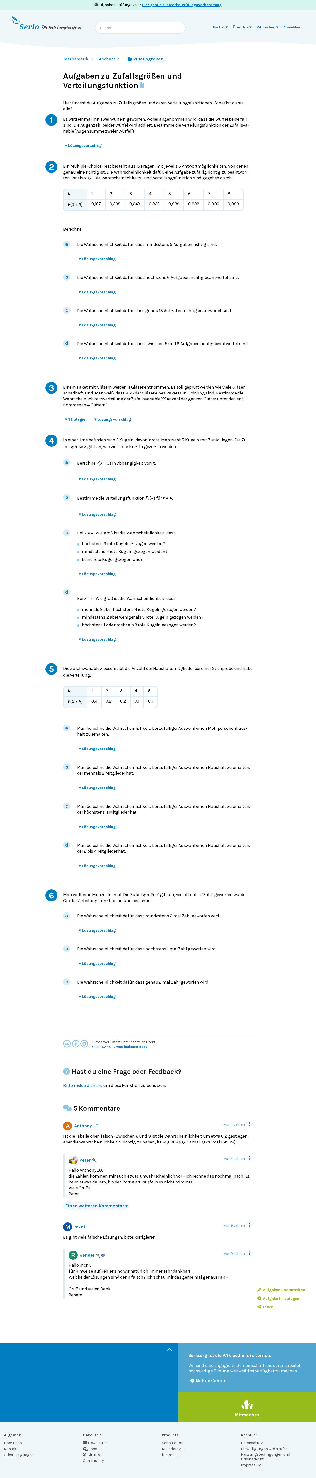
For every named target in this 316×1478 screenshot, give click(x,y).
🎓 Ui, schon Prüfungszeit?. (158, 4)
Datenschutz (252, 1442)
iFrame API (171, 1454)
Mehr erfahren (211, 1380)
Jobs (93, 1448)
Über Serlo (13, 1442)
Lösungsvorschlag (83, 145)
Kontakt (11, 1448)
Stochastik (108, 59)
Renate (87, 1255)
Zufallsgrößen (148, 59)
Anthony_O (86, 1126)
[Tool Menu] (249, 1124)
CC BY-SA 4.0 (101, 1047)
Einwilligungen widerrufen (264, 1448)
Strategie (75, 419)
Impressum (251, 1465)
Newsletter (97, 1442)
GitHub (93, 1454)
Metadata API (173, 1448)
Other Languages (18, 1454)
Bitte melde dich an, (82, 1085)
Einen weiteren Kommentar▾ (96, 1206)
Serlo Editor (172, 1442)
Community (93, 1460)
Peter (85, 1160)
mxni (79, 1227)
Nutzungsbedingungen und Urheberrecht (265, 1456)
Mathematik (76, 59)
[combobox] (140, 28)
